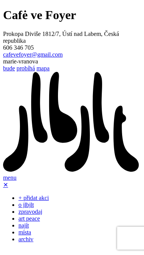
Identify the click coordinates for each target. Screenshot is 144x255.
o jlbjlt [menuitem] (26, 204)
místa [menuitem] (24, 232)
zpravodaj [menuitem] (30, 211)
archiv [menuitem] (25, 239)
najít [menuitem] (23, 225)
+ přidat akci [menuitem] (33, 198)
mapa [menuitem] (43, 68)
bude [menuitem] (9, 68)
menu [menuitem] (10, 177)
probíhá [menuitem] (26, 68)
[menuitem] (72, 170)
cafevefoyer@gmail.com (33, 54)
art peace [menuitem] (29, 218)
